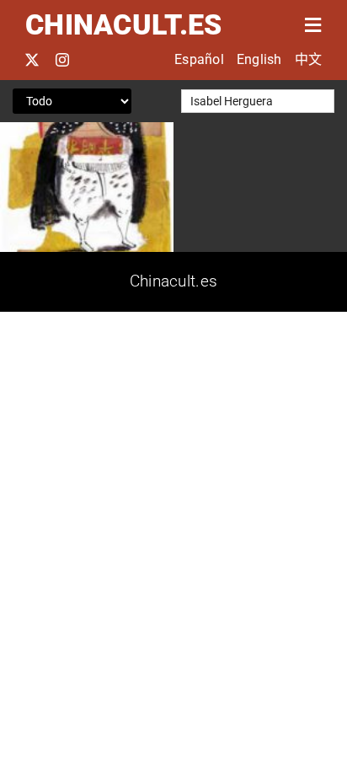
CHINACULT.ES (123, 24)
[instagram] (62, 60)
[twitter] (32, 60)
